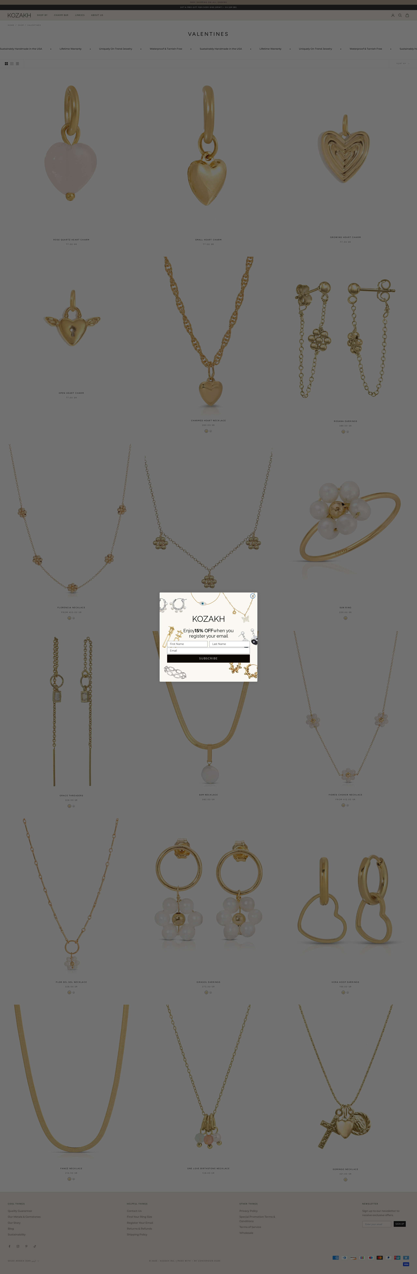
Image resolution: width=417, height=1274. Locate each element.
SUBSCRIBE (208, 658)
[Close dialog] (252, 596)
